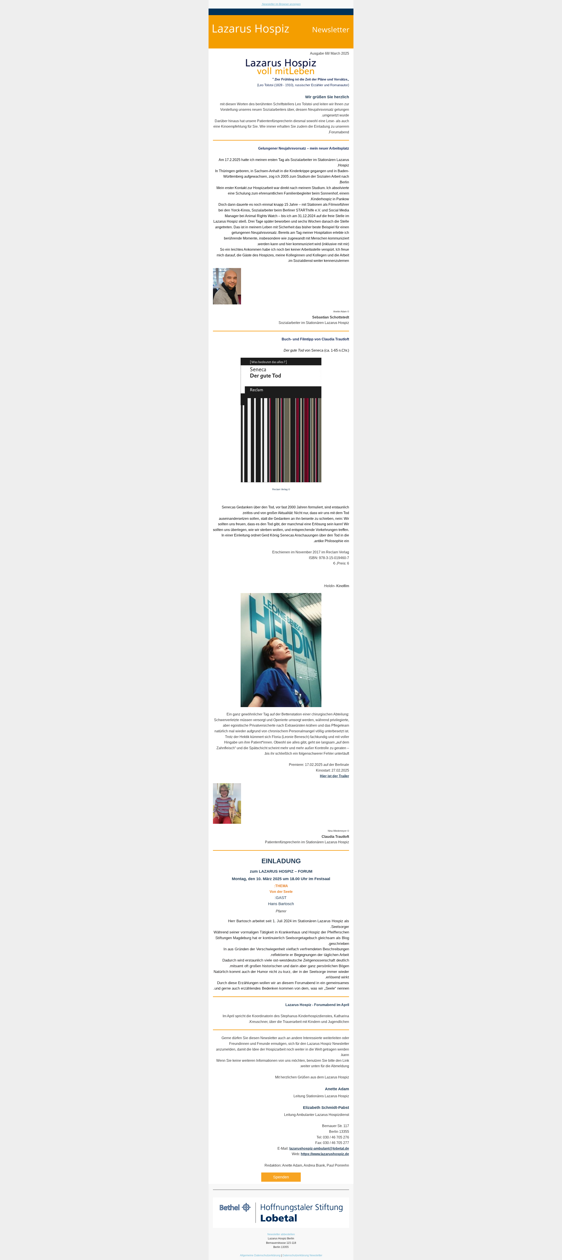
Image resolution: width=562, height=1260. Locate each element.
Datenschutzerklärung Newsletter (302, 1255)
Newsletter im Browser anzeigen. (281, 4)
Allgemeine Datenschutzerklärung (260, 1255)
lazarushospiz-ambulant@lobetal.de (319, 1148)
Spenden (281, 1177)
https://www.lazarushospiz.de (325, 1154)
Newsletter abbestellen (281, 1234)
